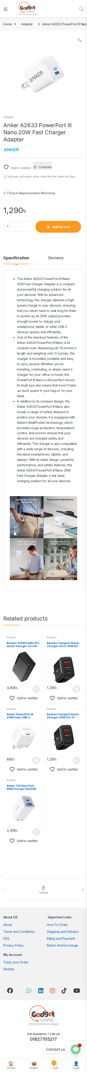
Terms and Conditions (19, 931)
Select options (75, 689)
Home (7, 24)
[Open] (7, 9)
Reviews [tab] (56, 258)
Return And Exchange (62, 945)
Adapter (27, 24)
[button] (79, 40)
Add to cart (61, 227)
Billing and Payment (61, 938)
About (7, 925)
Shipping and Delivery (63, 931)
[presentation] (83, 890)
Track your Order (16, 962)
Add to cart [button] (36, 689)
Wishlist (8, 969)
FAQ (6, 938)
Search (81, 8)
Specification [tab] (16, 258)
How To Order (57, 925)
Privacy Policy (13, 945)
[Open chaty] (76, 1049)
